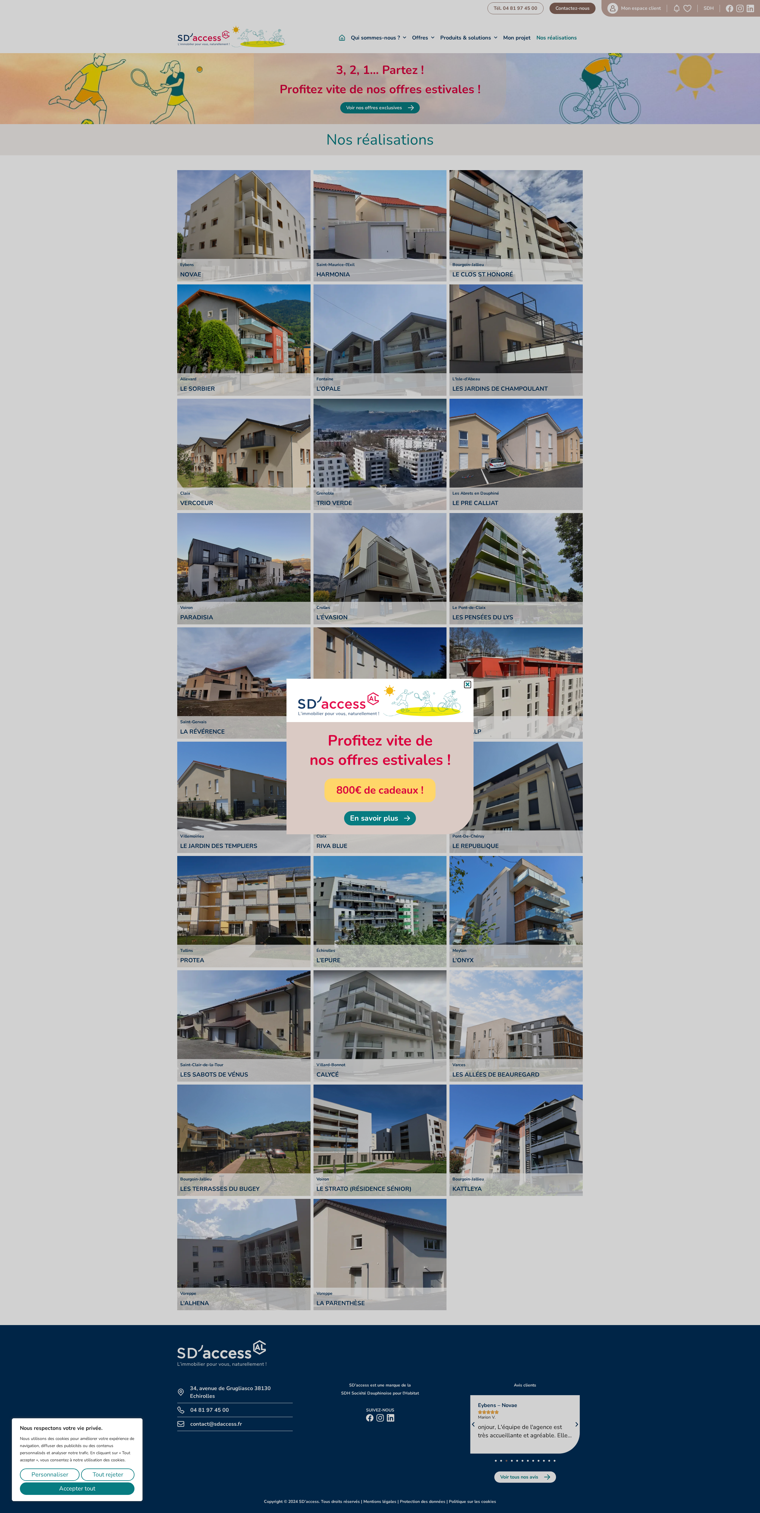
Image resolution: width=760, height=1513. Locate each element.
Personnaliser (49, 1475)
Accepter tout (77, 1488)
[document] (380, 756)
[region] (77, 1459)
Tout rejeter (108, 1475)
